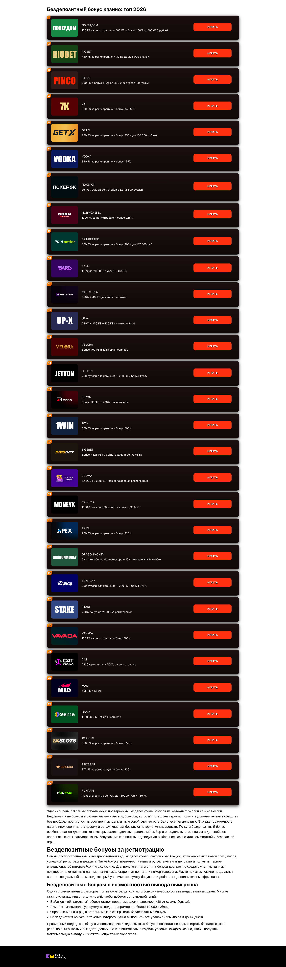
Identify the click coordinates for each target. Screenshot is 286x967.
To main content (10, 1)
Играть (212, 27)
